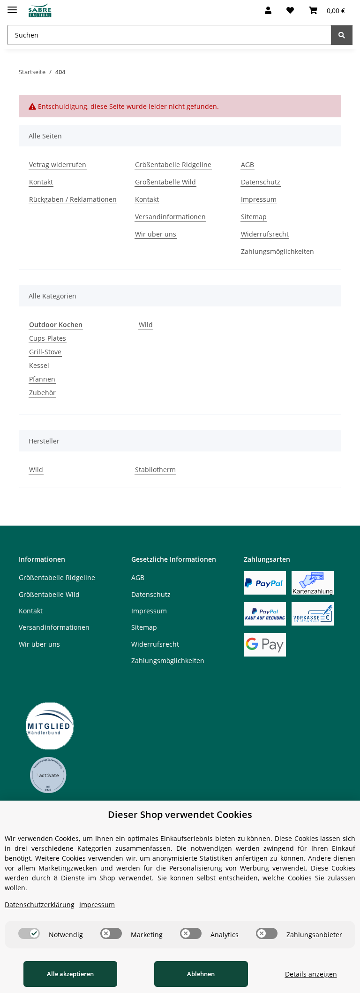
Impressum (259, 199)
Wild (146, 324)
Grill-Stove (45, 351)
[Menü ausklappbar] (12, 6)
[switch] (29, 933)
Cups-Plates (47, 338)
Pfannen (42, 378)
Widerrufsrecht (265, 233)
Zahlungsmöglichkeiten (277, 251)
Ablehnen (201, 974)
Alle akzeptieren (70, 974)
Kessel (39, 365)
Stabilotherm (155, 469)
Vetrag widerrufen (57, 164)
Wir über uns (155, 233)
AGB (247, 164)
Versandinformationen (170, 216)
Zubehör (42, 392)
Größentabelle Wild (165, 181)
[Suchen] (341, 35)
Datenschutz (260, 181)
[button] (268, 10)
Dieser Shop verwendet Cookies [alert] (180, 814)
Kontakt (41, 181)
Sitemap (254, 216)
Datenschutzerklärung (40, 904)
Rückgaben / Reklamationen (73, 199)
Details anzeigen (311, 974)
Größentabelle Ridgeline (173, 164)
